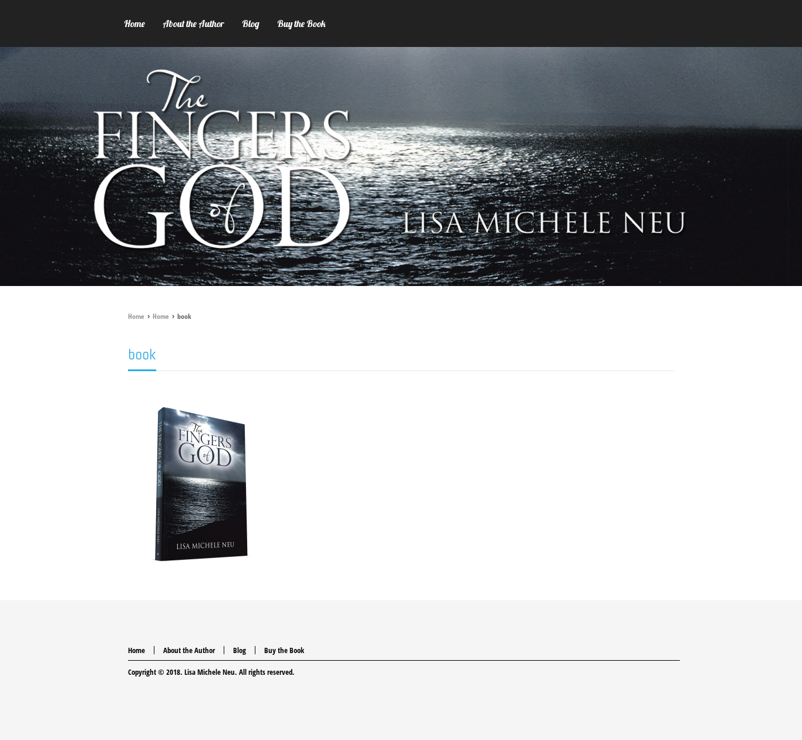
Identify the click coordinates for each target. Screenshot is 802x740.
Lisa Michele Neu (209, 672)
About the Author (189, 650)
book (142, 354)
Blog (239, 650)
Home (136, 316)
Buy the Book (284, 650)
